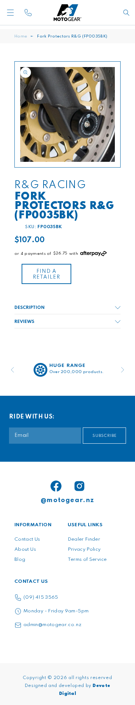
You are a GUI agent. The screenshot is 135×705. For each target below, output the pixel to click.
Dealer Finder (84, 539)
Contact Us (27, 539)
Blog (19, 559)
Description (29, 308)
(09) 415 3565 (40, 597)
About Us (25, 549)
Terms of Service (87, 559)
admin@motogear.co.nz (52, 624)
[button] (20, 13)
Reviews (24, 322)
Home (20, 36)
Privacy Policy (84, 549)
